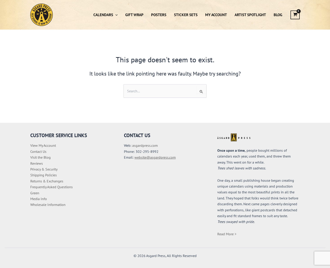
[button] (115, 15)
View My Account (43, 145)
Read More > (226, 234)
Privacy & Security (43, 169)
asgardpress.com (145, 145)
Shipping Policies (43, 175)
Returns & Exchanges (46, 181)
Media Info (38, 199)
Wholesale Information (48, 204)
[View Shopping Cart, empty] (295, 15)
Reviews (36, 163)
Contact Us (38, 151)
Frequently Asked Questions (51, 187)
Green (34, 193)
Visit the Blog (40, 157)
